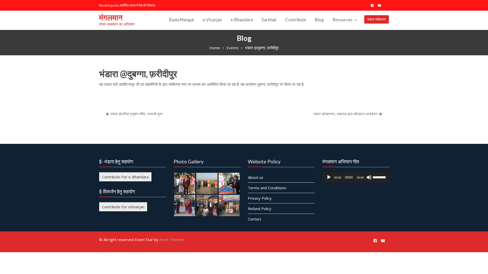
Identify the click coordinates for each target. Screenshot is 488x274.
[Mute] (368, 177)
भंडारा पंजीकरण (376, 19)
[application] (355, 177)
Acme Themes (172, 239)
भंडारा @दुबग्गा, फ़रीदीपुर (138, 73)
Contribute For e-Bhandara (125, 176)
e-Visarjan (212, 19)
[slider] (379, 176)
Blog (319, 19)
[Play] (328, 177)
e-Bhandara (242, 19)
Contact (254, 218)
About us (255, 177)
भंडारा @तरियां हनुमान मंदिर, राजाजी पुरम (136, 113)
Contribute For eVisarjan (123, 206)
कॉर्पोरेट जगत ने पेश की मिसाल (137, 5)
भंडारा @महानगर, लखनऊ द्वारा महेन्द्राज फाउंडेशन (345, 113)
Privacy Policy (260, 197)
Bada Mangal (181, 19)
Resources (342, 19)
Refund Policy (259, 208)
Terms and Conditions (267, 187)
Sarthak (269, 19)
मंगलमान (111, 17)
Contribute (295, 19)
